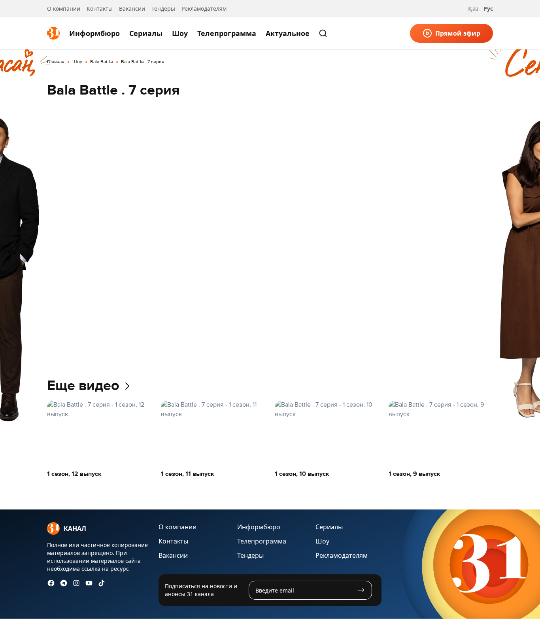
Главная (55, 62)
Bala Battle (101, 62)
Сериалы (145, 33)
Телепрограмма (226, 33)
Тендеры (163, 8)
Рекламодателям (204, 8)
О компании (63, 8)
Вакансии (132, 8)
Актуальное (288, 33)
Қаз (473, 8)
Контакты (100, 8)
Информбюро (94, 33)
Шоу (180, 33)
